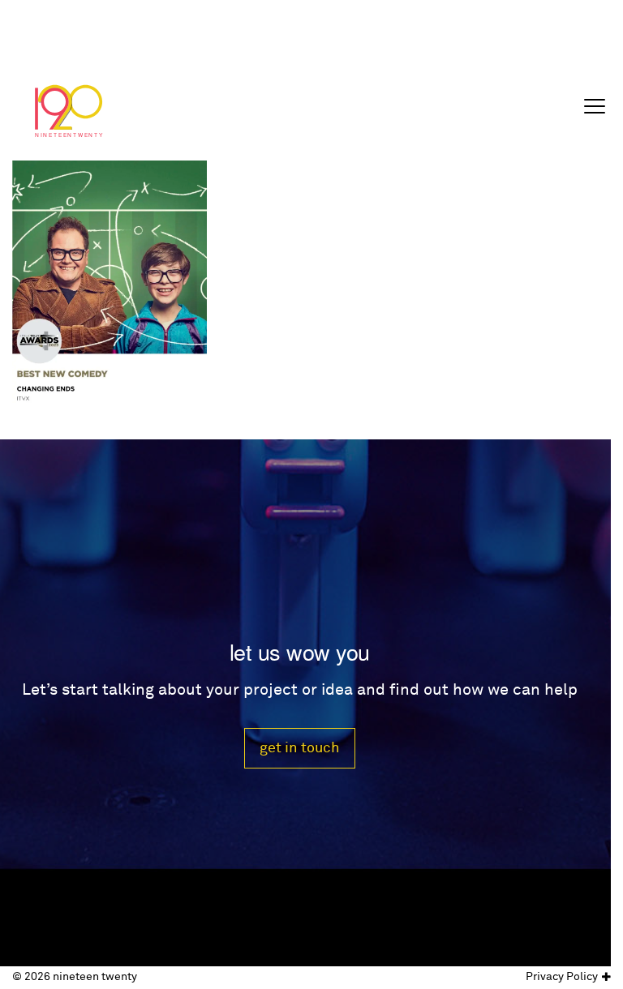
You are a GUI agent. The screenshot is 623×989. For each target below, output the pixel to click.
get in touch (300, 748)
